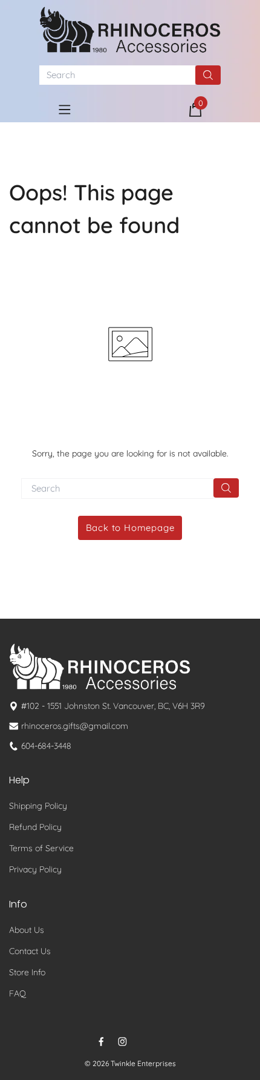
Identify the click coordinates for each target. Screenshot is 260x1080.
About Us (26, 929)
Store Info (27, 972)
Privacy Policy (35, 869)
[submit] (208, 75)
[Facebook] (101, 1041)
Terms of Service (41, 848)
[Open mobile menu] (65, 109)
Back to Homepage (130, 527)
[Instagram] (122, 1041)
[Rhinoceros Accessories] (130, 29)
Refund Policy (35, 827)
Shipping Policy (38, 805)
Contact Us (30, 951)
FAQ (17, 993)
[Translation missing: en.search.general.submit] (226, 488)
